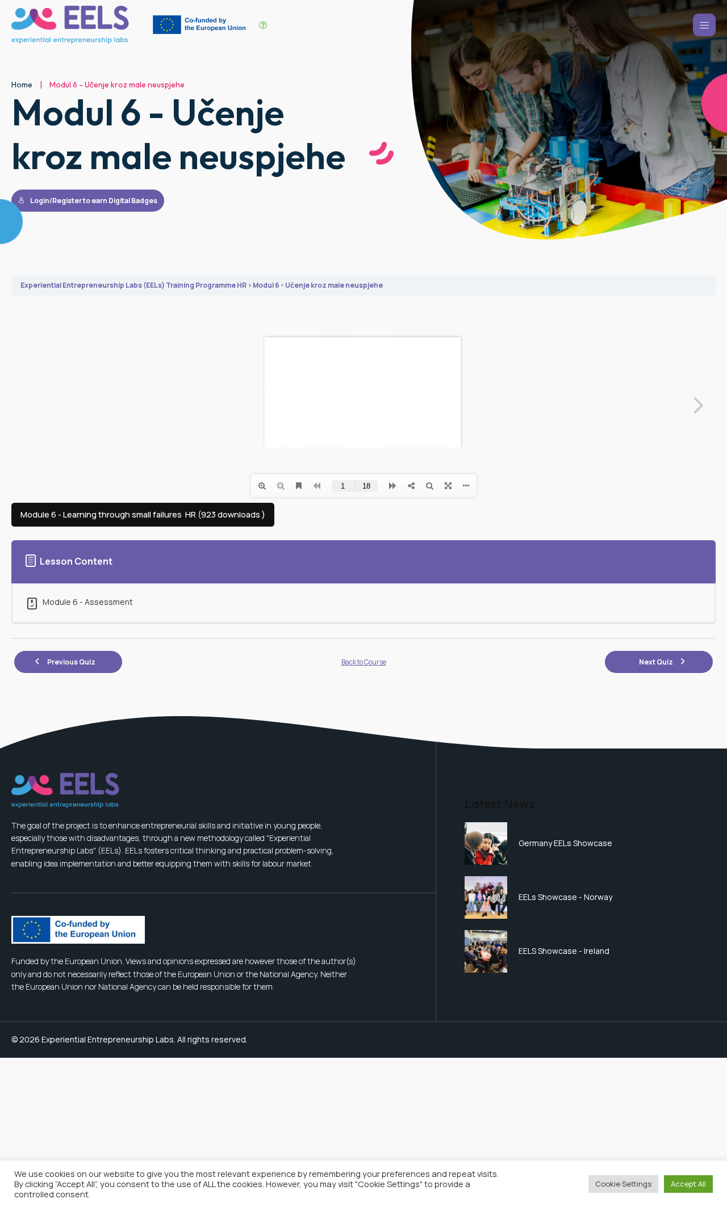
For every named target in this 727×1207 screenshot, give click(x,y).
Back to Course (363, 662)
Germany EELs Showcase (565, 843)
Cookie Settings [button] (623, 1184)
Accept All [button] (688, 1184)
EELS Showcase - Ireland (564, 950)
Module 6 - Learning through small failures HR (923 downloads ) (142, 514)
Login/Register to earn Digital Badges (93, 200)
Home (21, 84)
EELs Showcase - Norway (565, 896)
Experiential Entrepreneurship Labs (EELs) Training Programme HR (134, 285)
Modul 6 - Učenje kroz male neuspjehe (318, 285)
